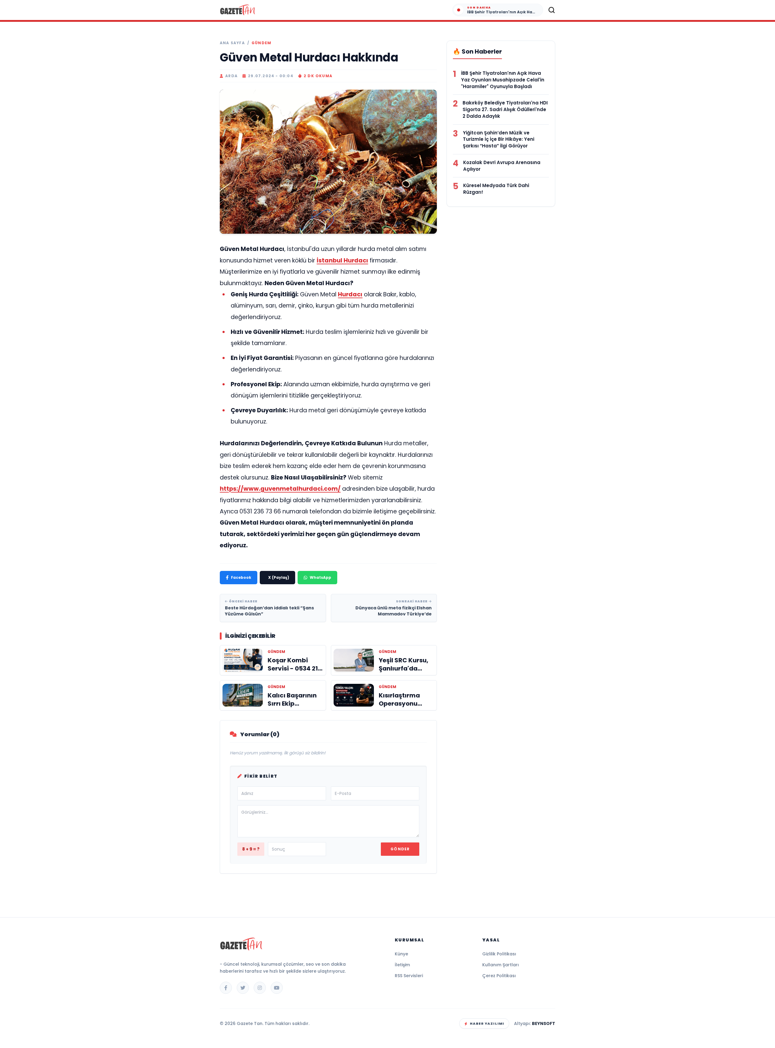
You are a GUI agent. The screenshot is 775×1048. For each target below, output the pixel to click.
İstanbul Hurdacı (342, 260)
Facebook (241, 577)
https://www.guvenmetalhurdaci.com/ (280, 489)
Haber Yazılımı (487, 1023)
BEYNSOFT (543, 1023)
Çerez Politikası (499, 976)
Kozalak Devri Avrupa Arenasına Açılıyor (501, 165)
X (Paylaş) (278, 577)
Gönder (400, 849)
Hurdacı (350, 294)
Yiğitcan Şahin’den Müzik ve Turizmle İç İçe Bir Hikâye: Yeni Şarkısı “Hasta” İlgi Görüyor (498, 139)
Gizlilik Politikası (499, 954)
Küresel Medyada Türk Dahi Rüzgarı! (496, 188)
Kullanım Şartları (500, 965)
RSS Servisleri (409, 976)
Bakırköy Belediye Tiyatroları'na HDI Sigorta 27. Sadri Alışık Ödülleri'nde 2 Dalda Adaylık (505, 109)
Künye (401, 954)
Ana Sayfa (232, 43)
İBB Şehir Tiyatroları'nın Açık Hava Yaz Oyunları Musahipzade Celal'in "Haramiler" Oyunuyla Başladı (502, 80)
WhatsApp (320, 577)
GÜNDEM (261, 43)
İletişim (402, 965)
